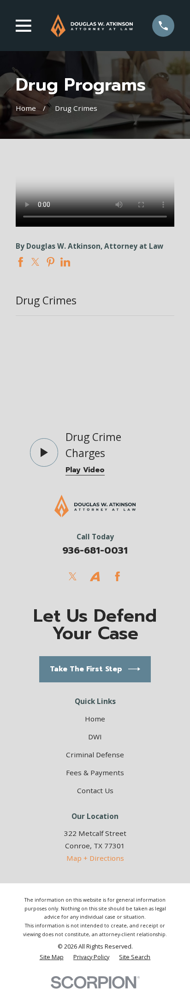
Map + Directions (95, 858)
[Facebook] (117, 576)
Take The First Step (86, 669)
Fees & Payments (95, 772)
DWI (95, 736)
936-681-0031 (95, 550)
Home (95, 718)
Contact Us (95, 790)
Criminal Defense (95, 754)
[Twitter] (72, 576)
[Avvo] (95, 576)
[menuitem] (52, 957)
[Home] (91, 25)
